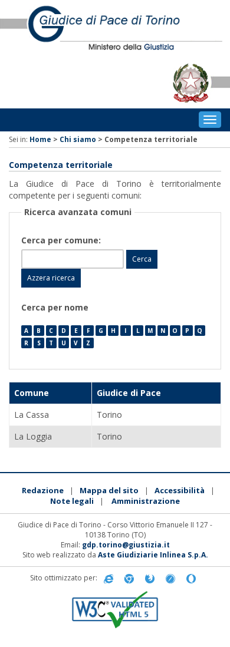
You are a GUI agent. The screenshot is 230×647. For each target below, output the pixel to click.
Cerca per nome (54, 307)
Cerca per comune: (62, 240)
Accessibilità (180, 490)
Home (40, 139)
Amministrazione (145, 501)
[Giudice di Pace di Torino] (115, 29)
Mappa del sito (109, 490)
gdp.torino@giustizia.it (126, 545)
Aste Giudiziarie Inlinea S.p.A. (153, 555)
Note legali (72, 501)
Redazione (43, 490)
